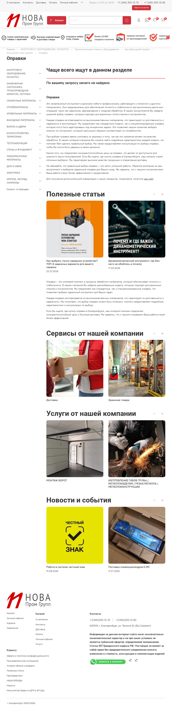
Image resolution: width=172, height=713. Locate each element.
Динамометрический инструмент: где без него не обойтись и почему (134, 262)
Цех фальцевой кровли (137, 49)
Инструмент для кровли (20, 52)
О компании (13, 2)
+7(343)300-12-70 (100, 620)
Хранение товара (118, 400)
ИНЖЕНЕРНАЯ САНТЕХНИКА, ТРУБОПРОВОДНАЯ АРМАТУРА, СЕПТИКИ (18, 89)
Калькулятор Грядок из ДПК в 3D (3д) (25, 690)
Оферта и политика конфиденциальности (28, 656)
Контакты (28, 2)
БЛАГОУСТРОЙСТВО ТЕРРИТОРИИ (18, 135)
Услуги (39, 644)
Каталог (59, 20)
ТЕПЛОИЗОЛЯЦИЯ (17, 143)
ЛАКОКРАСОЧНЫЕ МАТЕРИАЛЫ (17, 158)
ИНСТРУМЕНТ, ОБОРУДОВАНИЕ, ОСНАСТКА (45, 49)
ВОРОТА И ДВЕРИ (16, 126)
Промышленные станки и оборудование (97, 49)
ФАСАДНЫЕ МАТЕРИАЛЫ (21, 120)
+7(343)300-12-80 (126, 620)
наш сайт (148, 178)
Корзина (11, 623)
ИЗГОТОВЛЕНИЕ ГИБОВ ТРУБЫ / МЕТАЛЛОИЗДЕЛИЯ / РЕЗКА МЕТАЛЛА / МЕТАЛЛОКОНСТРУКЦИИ (133, 483)
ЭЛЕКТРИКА (13, 172)
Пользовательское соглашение (22, 661)
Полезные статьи (15, 670)
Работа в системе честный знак (65, 567)
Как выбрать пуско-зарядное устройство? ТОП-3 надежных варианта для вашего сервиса (72, 264)
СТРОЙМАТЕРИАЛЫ (17, 107)
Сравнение (12, 628)
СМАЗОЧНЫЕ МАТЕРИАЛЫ (21, 100)
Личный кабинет (69, 2)
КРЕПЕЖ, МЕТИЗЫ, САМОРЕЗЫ (17, 181)
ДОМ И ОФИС (14, 166)
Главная (11, 49)
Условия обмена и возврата (21, 666)
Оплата (53, 2)
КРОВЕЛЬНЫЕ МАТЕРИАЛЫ (22, 113)
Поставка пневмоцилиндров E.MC (129, 567)
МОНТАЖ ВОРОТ (56, 480)
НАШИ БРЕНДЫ (14, 680)
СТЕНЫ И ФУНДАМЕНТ (19, 149)
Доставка (41, 2)
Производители (15, 675)
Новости (11, 685)
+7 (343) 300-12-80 (154, 2)
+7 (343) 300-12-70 (128, 2)
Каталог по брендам (18, 189)
